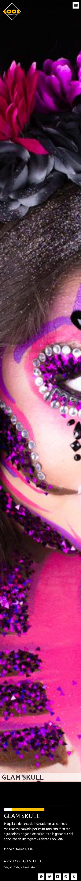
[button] (76, 5)
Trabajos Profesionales (24, 867)
